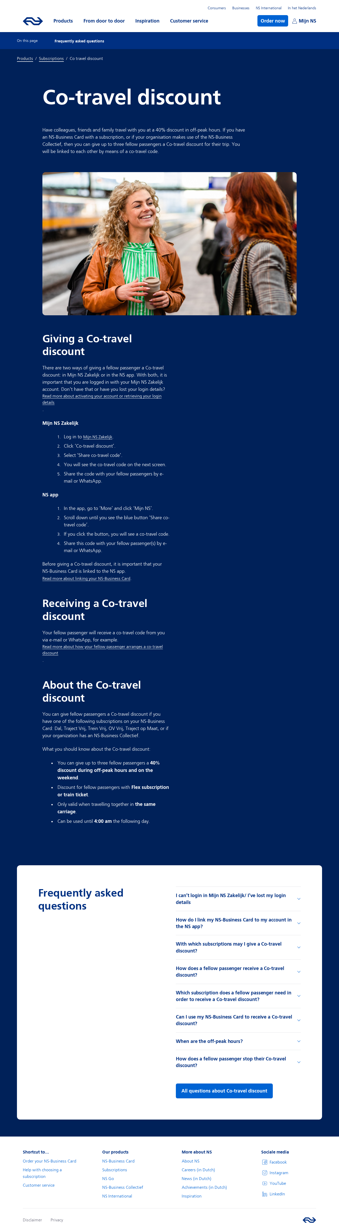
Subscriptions (114, 1170)
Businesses (240, 8)
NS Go (108, 1178)
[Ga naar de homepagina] (309, 1220)
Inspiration (192, 1196)
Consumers (217, 8)
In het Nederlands (302, 8)
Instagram (279, 1172)
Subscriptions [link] (51, 58)
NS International (269, 8)
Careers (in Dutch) (198, 1170)
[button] (63, 21)
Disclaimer (32, 1220)
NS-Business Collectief (122, 1187)
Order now (273, 21)
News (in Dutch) (196, 1178)
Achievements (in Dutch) (204, 1187)
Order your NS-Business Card (49, 1161)
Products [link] (25, 58)
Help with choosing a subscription (42, 1173)
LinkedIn (277, 1194)
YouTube (278, 1183)
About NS (190, 1161)
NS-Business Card (118, 1161)
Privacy (57, 1220)
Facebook (278, 1162)
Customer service (39, 1185)
